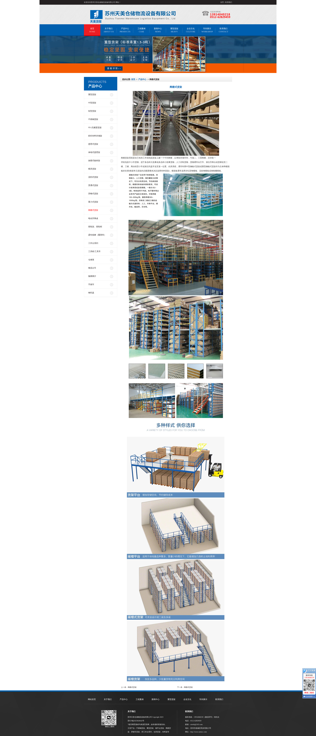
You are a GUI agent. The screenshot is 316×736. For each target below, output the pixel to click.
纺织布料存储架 (95, 136)
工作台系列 (93, 243)
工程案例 (141, 30)
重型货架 (174, 30)
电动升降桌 (93, 218)
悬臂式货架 (93, 144)
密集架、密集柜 (95, 227)
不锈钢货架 (93, 119)
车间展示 (207, 30)
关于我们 (109, 30)
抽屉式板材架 (94, 161)
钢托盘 (91, 293)
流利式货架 (93, 177)
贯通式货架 (93, 185)
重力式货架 (93, 202)
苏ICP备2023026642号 (136, 721)
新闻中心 (158, 30)
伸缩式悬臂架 (94, 152)
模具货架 (92, 169)
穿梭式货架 (93, 194)
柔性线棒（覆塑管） (97, 235)
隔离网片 (92, 276)
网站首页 (92, 699)
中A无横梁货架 (95, 127)
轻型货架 (92, 111)
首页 (222, 2)
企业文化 (190, 30)
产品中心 (125, 30)
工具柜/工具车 (94, 251)
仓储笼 (91, 260)
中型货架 (92, 103)
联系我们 (228, 2)
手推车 (91, 284)
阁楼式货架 (93, 210)
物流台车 (92, 268)
